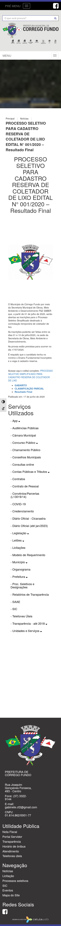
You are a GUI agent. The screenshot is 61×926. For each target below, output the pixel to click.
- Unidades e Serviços (25, 631)
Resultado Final (23, 391)
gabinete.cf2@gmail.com (21, 807)
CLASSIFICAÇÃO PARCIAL (29, 388)
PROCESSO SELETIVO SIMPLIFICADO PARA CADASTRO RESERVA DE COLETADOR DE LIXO (30, 375)
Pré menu (12, 6)
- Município (18, 562)
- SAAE (15, 602)
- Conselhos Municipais (26, 457)
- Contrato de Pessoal (25, 486)
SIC (4, 885)
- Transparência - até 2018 (28, 623)
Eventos (7, 890)
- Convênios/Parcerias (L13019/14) (25, 495)
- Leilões (16, 540)
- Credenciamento (22, 511)
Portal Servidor (12, 836)
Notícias (7, 871)
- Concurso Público (23, 442)
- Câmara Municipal (23, 435)
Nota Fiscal (9, 832)
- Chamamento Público (25, 450)
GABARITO (21, 385)
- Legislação (19, 533)
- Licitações (18, 547)
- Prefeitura (18, 576)
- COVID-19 (18, 504)
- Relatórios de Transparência (30, 594)
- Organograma (20, 569)
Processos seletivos (15, 881)
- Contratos (18, 479)
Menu (7, 55)
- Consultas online (22, 464)
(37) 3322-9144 (16, 797)
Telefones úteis (12, 856)
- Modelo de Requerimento (28, 555)
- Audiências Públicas (25, 428)
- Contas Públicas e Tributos (29, 471)
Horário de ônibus (14, 846)
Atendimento (10, 851)
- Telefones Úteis (21, 616)
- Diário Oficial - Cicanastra (28, 518)
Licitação (8, 876)
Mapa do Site (11, 895)
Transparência (11, 841)
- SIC (14, 609)
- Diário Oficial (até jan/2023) (29, 526)
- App (14, 421)
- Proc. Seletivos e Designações (22, 585)
